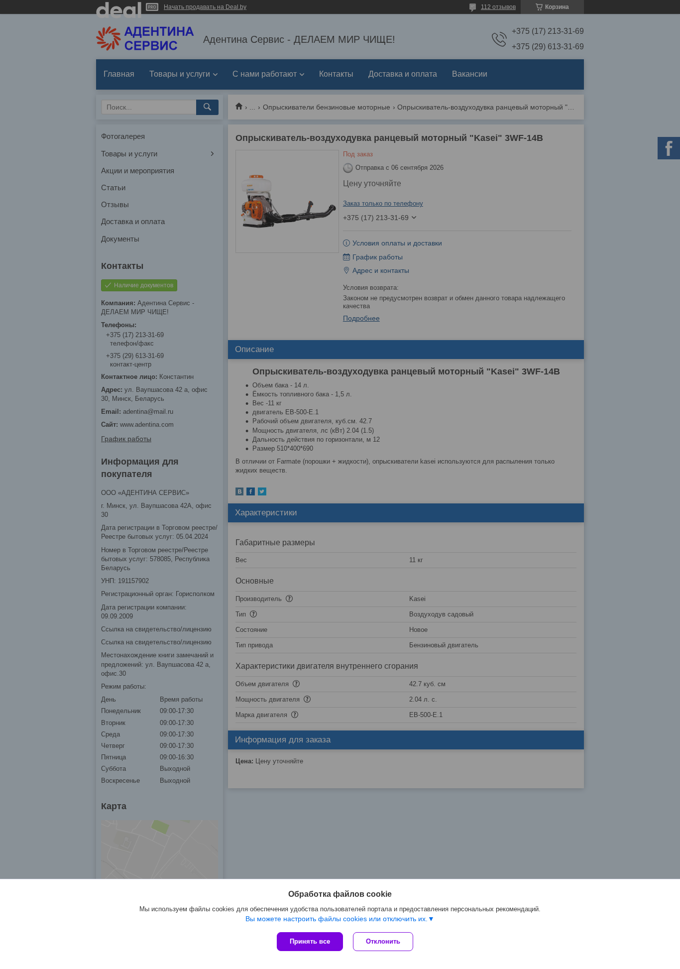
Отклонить (383, 941)
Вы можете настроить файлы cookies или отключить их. (336, 919)
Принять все (310, 941)
